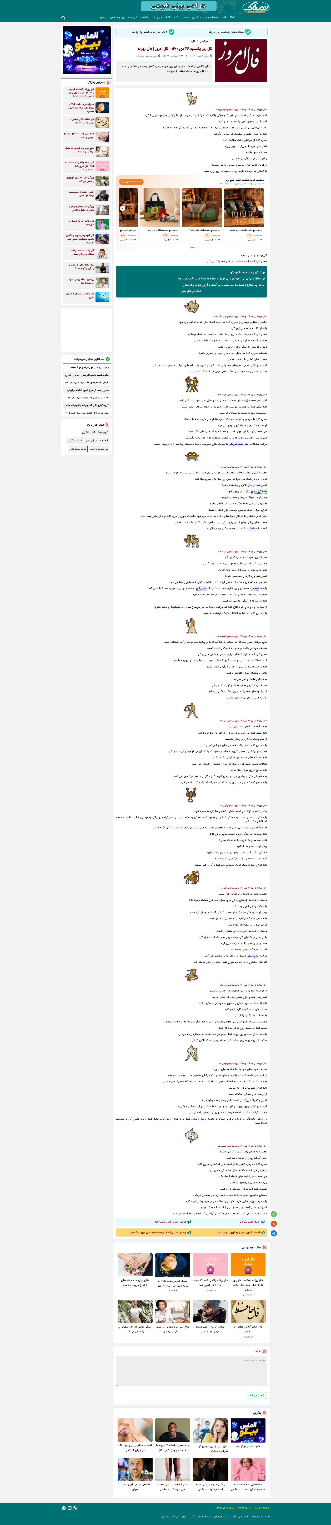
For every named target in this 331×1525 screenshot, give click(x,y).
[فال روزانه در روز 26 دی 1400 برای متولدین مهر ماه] (191, 710)
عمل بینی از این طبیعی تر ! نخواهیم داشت (213, 1448)
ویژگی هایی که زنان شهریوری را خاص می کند (135, 1329)
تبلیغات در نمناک (224, 1508)
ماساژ (252, 528)
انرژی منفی (253, 956)
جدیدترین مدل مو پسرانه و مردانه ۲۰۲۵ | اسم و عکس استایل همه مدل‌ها (89, 367)
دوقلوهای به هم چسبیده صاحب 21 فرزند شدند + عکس (248, 1487)
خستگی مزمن (259, 491)
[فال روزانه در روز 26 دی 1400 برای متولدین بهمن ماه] (191, 1053)
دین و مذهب (117, 17)
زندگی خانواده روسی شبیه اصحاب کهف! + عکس (210, 1487)
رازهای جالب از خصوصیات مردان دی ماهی (210, 1329)
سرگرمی (196, 17)
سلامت (145, 17)
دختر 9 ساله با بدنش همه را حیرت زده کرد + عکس (172, 1487)
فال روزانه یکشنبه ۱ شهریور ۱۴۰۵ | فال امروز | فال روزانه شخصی (248, 1285)
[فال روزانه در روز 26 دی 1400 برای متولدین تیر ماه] (191, 456)
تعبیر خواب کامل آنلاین (95, 432)
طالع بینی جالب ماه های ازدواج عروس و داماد (135, 1282)
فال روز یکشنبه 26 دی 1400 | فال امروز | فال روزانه (175, 49)
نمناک (232, 17)
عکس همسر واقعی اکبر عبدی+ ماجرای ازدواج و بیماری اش (87, 375)
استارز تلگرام (75, 440)
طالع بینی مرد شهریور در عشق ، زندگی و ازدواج (172, 1329)
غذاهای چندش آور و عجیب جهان (170, 1222)
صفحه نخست (262, 1508)
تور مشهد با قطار (99, 449)
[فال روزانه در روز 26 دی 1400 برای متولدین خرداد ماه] (191, 384)
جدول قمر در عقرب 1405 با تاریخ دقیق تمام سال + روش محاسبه (173, 1286)
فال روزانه (261, 109)
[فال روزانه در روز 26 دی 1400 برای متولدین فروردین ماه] (191, 99)
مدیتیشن (201, 588)
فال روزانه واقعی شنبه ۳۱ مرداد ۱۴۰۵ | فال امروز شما (210, 1282)
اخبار (223, 17)
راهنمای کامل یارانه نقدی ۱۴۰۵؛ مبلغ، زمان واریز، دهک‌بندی (158, 1232)
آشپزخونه (133, 17)
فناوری (103, 17)
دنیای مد (157, 17)
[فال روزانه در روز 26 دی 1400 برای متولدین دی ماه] (191, 974)
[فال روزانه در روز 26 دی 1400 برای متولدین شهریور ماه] (191, 626)
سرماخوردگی (236, 444)
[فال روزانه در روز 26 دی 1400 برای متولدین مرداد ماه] (191, 541)
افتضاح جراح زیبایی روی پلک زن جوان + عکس (135, 1447)
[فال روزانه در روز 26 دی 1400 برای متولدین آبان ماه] (191, 795)
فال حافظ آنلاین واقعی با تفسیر (248, 1329)
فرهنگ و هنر (210, 17)
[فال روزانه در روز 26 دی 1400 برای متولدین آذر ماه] (191, 877)
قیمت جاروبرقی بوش (96, 440)
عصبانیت (175, 607)
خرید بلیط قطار (78, 449)
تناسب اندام (171, 17)
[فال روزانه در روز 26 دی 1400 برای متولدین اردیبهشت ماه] (191, 306)
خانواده (185, 17)
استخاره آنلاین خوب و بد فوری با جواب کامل (238, 1232)
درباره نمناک (244, 1508)
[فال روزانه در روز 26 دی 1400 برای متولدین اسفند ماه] (191, 1135)
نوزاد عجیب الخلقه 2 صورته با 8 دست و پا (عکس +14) (172, 1447)
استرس (255, 588)
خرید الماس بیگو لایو (250, 1222)
